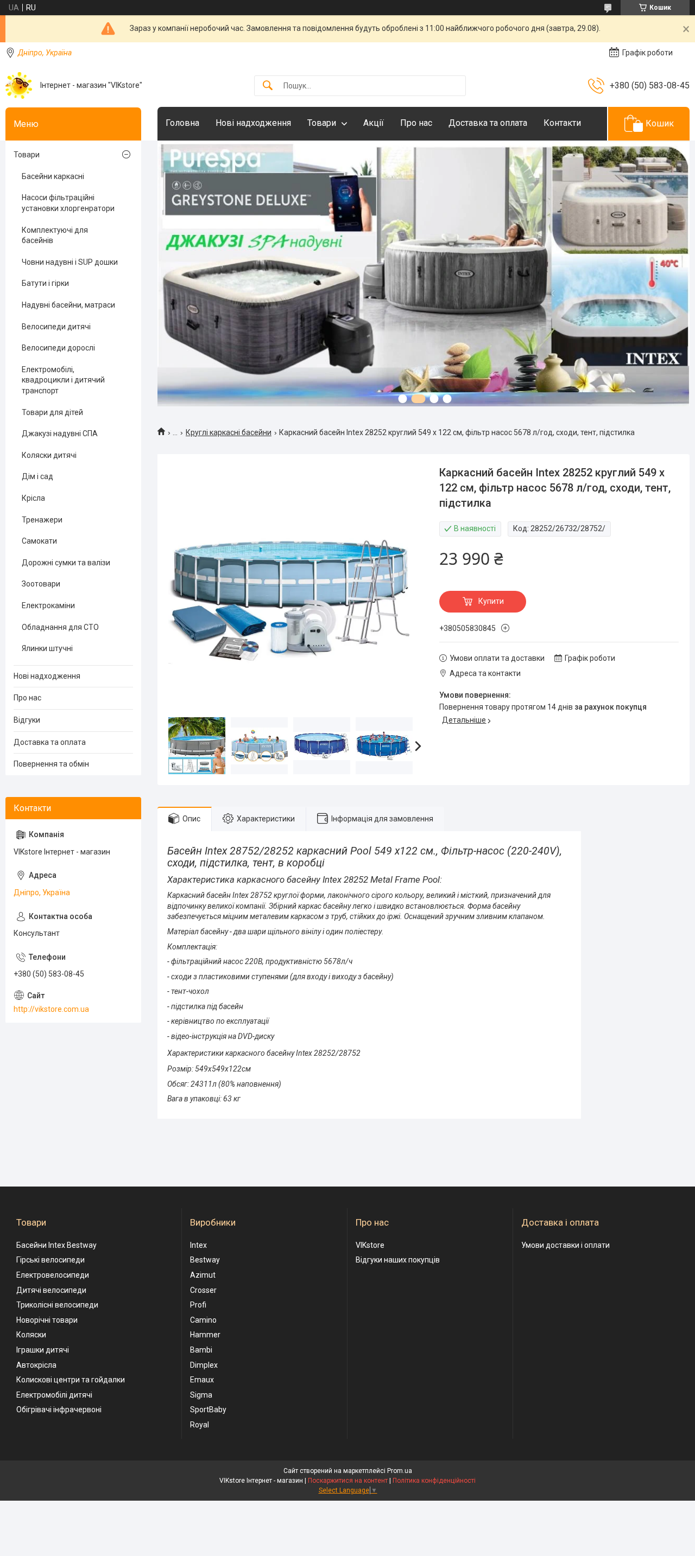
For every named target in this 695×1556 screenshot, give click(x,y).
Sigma (201, 1395)
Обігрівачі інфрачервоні (59, 1409)
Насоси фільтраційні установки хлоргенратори (68, 203)
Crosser (203, 1290)
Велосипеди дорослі (58, 347)
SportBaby (208, 1409)
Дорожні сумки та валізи (66, 562)
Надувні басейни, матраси (68, 305)
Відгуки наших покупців (398, 1259)
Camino (203, 1320)
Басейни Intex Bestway (56, 1245)
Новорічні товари (47, 1320)
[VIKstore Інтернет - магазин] (18, 85)
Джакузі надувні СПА (60, 433)
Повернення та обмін (51, 764)
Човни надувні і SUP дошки (70, 262)
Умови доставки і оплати (565, 1245)
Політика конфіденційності (434, 1480)
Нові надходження (253, 123)
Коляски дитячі (49, 455)
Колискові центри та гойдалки (70, 1379)
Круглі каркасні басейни (228, 432)
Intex (198, 1245)
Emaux (202, 1379)
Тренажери (42, 519)
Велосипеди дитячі (56, 326)
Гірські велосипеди (50, 1259)
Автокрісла (36, 1365)
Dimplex (204, 1365)
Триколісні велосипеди (57, 1304)
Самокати (39, 541)
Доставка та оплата (487, 123)
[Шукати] (267, 86)
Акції (373, 123)
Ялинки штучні (47, 648)
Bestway (205, 1259)
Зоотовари (41, 583)
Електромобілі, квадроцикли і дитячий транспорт (63, 380)
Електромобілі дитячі (54, 1395)
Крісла (33, 498)
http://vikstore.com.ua (51, 1009)
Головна (182, 123)
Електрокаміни (48, 605)
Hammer (205, 1334)
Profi (198, 1304)
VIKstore (370, 1245)
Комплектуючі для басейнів (55, 235)
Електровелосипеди (52, 1275)
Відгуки (27, 720)
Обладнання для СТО (60, 627)
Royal (199, 1424)
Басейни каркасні (53, 176)
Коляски (31, 1334)
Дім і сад (37, 476)
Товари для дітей (52, 412)
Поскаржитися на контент (348, 1480)
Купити (491, 601)
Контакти (562, 123)
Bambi (201, 1349)
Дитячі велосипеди (51, 1290)
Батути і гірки (45, 283)
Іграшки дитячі (42, 1349)
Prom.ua (399, 1471)
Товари (321, 123)
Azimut (203, 1275)
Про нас (416, 123)
